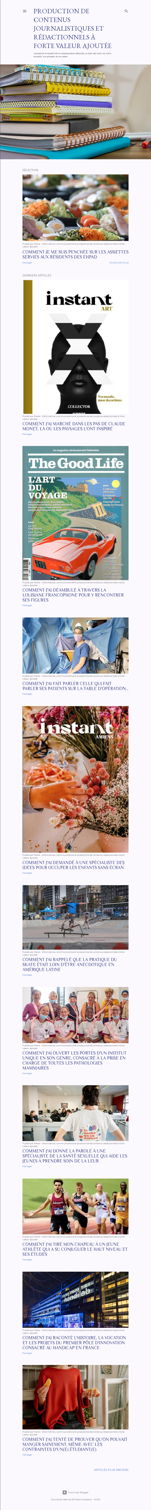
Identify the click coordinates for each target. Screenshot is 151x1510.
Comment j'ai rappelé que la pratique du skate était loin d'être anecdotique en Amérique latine (69, 964)
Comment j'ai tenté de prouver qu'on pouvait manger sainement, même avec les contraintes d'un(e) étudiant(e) (75, 1444)
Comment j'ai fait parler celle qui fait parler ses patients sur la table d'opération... (75, 686)
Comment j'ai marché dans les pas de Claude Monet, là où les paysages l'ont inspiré (73, 426)
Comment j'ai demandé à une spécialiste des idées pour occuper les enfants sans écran (73, 865)
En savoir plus (119, 262)
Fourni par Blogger (78, 1492)
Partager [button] (27, 262)
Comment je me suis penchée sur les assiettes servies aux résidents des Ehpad (75, 254)
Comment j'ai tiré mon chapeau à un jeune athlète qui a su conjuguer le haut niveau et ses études (75, 1249)
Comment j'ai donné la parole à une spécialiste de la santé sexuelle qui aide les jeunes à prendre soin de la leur (74, 1155)
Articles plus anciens (111, 1470)
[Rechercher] (126, 10)
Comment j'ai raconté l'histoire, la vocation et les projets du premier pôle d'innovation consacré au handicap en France (74, 1342)
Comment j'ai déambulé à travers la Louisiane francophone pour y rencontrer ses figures (73, 595)
